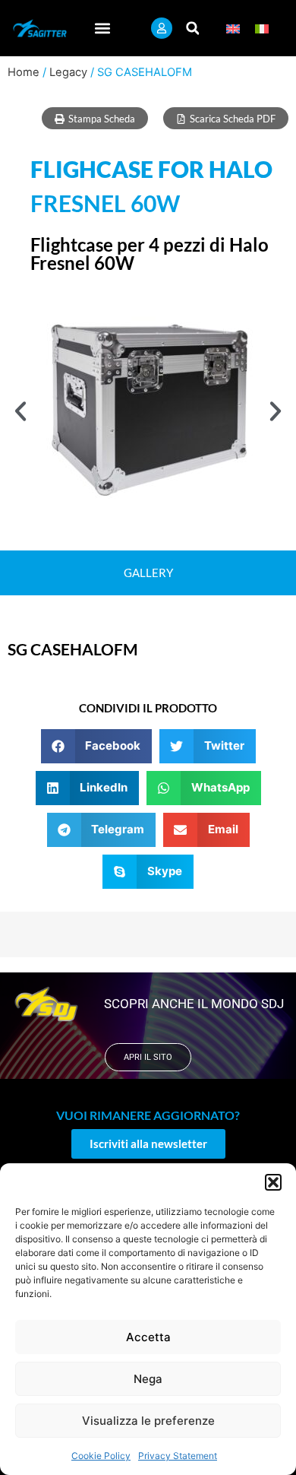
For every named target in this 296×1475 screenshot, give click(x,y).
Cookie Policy (101, 1455)
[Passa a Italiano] (261, 28)
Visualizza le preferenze (148, 1420)
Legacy (68, 72)
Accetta (148, 1337)
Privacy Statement (177, 1455)
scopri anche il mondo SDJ (194, 1003)
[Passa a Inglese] (233, 28)
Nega (148, 1379)
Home (23, 72)
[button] (273, 1182)
